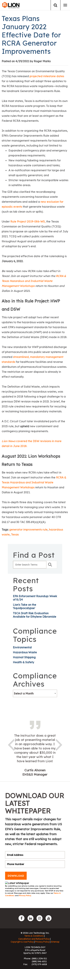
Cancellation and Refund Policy (34, 939)
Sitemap (55, 941)
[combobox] (35, 693)
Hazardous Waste (25, 652)
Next (58, 744)
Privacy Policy (25, 895)
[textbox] (35, 693)
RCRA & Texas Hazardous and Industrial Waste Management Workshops (34, 281)
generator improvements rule (28, 529)
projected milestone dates (47, 76)
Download (16, 875)
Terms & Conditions (34, 936)
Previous (11, 744)
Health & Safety (23, 662)
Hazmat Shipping (24, 657)
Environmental (22, 647)
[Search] (55, 5)
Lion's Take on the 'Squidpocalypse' (24, 606)
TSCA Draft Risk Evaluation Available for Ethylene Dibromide (34, 614)
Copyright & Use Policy (22, 941)
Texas (15, 534)
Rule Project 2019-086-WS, (28, 221)
